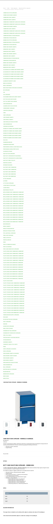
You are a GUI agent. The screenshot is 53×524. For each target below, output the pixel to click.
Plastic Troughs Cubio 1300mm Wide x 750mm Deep (14, 294)
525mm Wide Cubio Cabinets (9, 49)
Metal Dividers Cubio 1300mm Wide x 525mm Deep (13, 199)
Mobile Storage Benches (8, 228)
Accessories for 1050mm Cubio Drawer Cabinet (13, 69)
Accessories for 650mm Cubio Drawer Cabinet (13, 76)
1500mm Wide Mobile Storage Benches (11, 35)
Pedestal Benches (7, 239)
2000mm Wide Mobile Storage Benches (11, 42)
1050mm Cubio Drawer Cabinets (10, 15)
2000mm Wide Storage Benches (9, 44)
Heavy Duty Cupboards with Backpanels (12, 155)
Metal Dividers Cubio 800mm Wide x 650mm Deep (13, 219)
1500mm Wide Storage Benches (9, 37)
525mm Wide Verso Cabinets (9, 51)
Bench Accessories (7, 83)
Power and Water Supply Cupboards (11, 314)
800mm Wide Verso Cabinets (9, 67)
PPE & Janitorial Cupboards (9, 233)
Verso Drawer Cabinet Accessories (11, 353)
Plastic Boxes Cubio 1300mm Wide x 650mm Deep (13, 258)
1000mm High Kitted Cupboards (10, 12)
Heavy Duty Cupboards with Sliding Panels (12, 158)
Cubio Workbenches (7, 124)
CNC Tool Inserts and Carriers (10, 101)
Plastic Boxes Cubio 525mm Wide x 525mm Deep (13, 262)
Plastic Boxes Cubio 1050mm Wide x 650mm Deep (13, 251)
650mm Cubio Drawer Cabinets (9, 53)
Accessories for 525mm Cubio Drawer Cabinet (13, 74)
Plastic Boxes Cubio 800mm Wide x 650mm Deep (13, 276)
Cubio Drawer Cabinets (8, 117)
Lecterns (5, 180)
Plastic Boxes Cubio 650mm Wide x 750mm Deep (13, 271)
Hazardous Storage (7, 151)
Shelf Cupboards (7, 321)
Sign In (43, 2)
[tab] (26, 13)
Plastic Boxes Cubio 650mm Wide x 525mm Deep (13, 267)
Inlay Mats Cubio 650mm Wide (9, 174)
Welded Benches (6, 371)
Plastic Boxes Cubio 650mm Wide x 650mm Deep (13, 269)
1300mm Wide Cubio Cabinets (9, 28)
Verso (4, 346)
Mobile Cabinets (6, 226)
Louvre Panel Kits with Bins (9, 185)
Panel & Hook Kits (7, 237)
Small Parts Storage (8, 328)
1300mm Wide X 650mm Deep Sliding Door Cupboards (14, 33)
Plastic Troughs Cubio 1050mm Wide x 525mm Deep (14, 283)
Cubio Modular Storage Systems (10, 121)
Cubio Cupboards (7, 115)
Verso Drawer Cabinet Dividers (10, 355)
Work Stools (6, 378)
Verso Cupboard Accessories (9, 348)
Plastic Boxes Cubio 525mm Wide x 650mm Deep (13, 264)
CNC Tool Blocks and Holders (9, 99)
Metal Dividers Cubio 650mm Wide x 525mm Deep (13, 210)
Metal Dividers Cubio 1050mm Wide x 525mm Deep (13, 192)
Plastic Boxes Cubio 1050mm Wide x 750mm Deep (13, 253)
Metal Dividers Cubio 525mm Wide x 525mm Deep (13, 205)
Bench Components (7, 85)
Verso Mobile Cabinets (8, 360)
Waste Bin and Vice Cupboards (9, 369)
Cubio (4, 112)
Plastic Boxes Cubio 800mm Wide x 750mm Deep (13, 278)
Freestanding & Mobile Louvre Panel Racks (12, 146)
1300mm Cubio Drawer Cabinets (10, 26)
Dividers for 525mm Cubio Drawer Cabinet (12, 133)
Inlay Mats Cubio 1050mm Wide (9, 167)
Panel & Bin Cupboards (8, 235)
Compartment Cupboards (8, 108)
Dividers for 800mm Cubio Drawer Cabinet (12, 137)
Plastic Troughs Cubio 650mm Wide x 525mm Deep (13, 301)
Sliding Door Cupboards (8, 326)
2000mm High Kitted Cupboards (10, 40)
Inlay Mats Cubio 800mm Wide (9, 176)
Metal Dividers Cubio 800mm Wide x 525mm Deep (13, 217)
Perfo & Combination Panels (9, 244)
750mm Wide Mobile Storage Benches (11, 58)
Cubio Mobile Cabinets (8, 119)
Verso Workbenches (7, 364)
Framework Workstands (8, 144)
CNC (4, 92)
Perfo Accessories (7, 246)
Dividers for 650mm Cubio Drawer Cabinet (12, 135)
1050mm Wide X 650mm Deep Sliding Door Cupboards (14, 24)
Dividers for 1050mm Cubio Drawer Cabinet (12, 128)
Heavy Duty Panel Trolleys (9, 160)
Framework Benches (7, 142)
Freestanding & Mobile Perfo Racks (11, 149)
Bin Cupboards (6, 90)
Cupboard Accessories (8, 126)
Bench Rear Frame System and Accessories (12, 87)
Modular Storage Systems (9, 230)
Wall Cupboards (6, 367)
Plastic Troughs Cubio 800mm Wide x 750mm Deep (13, 312)
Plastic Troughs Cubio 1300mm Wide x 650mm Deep (14, 292)
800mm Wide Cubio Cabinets (9, 65)
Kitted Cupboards (7, 178)
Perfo (4, 242)
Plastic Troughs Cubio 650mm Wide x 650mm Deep (13, 303)
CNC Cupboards (6, 94)
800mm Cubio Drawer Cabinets (9, 62)
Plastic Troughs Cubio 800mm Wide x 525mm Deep (13, 308)
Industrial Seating (7, 162)
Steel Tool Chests (7, 335)
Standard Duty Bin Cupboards (9, 330)
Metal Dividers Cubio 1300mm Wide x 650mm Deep (13, 201)
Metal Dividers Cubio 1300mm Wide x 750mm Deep (13, 203)
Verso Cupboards (7, 351)
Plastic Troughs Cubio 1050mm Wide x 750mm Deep (14, 287)
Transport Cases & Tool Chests (10, 344)
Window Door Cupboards (8, 373)
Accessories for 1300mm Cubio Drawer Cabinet (13, 71)
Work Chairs (6, 376)
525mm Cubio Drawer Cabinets (9, 46)
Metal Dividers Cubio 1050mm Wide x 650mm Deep (13, 194)
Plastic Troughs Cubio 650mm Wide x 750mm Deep (13, 305)
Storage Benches (7, 339)
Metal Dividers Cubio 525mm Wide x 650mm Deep (13, 208)
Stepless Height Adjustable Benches (11, 337)
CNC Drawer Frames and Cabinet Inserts (12, 96)
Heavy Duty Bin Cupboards (9, 153)
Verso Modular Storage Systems (10, 362)
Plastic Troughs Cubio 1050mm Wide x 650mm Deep (14, 285)
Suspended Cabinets (7, 342)
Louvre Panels (6, 187)
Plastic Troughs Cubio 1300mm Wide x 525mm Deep (14, 289)
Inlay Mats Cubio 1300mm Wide (9, 169)
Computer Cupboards (8, 110)
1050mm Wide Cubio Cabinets (9, 17)
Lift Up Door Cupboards (8, 183)
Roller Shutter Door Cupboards (10, 319)
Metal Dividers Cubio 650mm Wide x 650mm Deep (13, 212)
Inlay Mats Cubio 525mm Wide (9, 171)
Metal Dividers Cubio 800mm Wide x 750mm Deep (13, 221)
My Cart (37, 2)
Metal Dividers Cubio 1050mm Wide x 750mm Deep (13, 196)
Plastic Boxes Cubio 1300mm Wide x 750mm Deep (13, 260)
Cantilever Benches (7, 103)
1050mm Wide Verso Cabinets (9, 19)
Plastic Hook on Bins (8, 280)
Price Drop (5, 317)
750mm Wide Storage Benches (9, 60)
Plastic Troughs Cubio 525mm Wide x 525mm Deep (13, 296)
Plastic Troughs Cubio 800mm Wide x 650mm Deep (13, 310)
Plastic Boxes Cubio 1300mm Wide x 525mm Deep (13, 255)
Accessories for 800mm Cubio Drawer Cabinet (13, 78)
